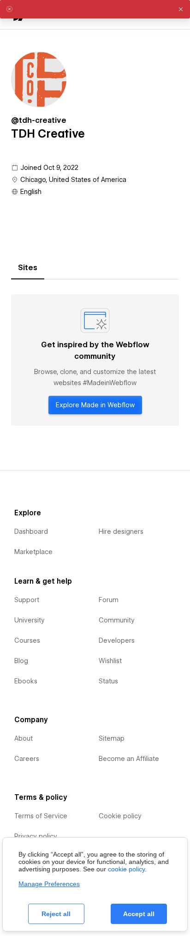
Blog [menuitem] (21, 660)
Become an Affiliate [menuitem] (129, 758)
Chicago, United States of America (73, 179)
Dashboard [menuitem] (31, 531)
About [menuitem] (23, 738)
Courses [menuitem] (27, 640)
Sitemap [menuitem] (112, 738)
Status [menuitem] (108, 681)
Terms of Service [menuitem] (40, 816)
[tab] (27, 267)
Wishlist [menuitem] (110, 660)
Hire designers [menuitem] (121, 531)
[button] (180, 9)
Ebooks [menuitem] (25, 681)
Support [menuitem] (26, 600)
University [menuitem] (29, 620)
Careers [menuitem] (26, 758)
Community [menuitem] (117, 620)
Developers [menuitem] (117, 640)
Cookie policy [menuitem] (120, 816)
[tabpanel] (95, 360)
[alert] (95, 9)
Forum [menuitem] (109, 600)
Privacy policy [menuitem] (35, 836)
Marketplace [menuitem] (33, 552)
